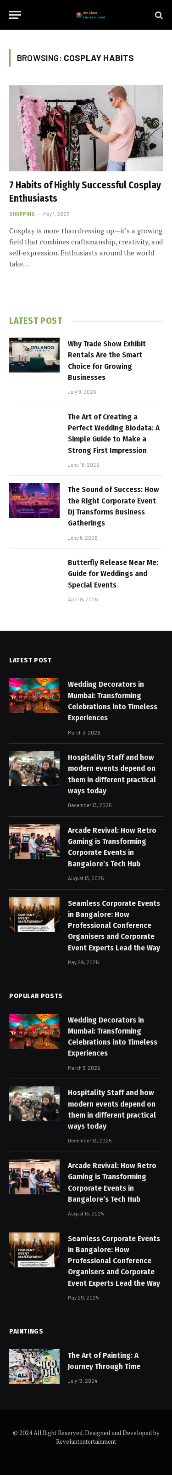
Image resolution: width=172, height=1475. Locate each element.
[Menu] (15, 15)
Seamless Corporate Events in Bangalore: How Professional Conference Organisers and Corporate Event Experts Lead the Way (114, 926)
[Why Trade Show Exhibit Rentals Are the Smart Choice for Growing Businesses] (34, 355)
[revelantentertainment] (90, 15)
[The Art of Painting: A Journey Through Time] (34, 1366)
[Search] (158, 15)
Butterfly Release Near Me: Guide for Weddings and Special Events (113, 574)
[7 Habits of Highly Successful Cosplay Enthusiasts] (86, 128)
